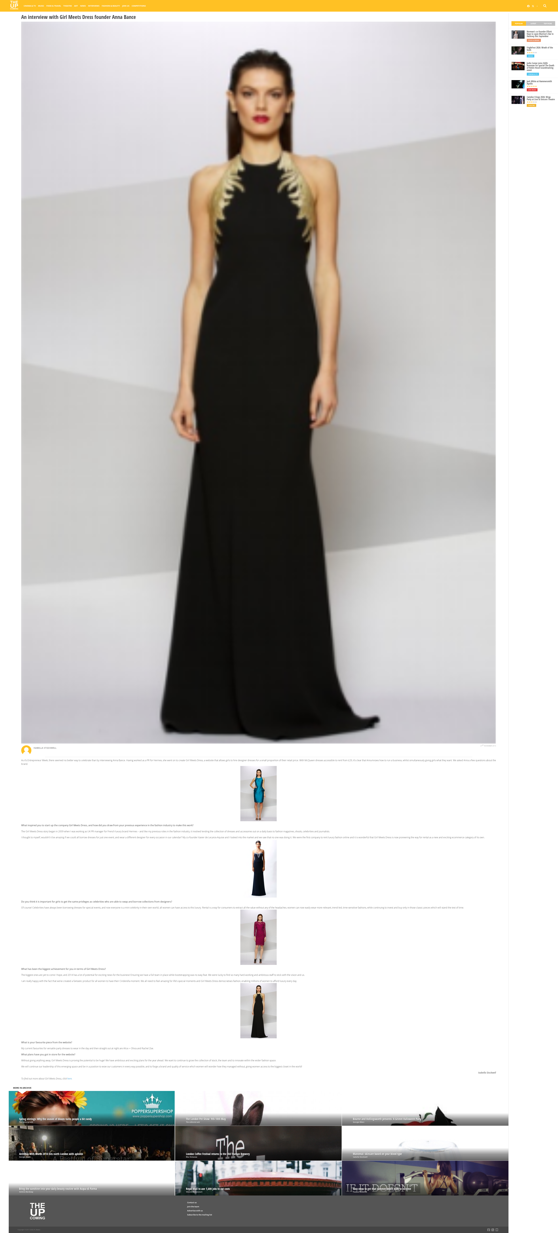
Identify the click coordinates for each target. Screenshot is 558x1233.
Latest (533, 23)
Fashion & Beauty (111, 6)
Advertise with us (195, 1210)
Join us (125, 6)
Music (41, 6)
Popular (519, 23)
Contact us (192, 1202)
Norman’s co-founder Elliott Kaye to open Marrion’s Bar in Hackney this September (540, 33)
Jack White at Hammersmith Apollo (539, 82)
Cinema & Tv (30, 6)
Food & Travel (53, 6)
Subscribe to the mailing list (199, 1214)
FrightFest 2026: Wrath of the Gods (540, 48)
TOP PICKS (548, 23)
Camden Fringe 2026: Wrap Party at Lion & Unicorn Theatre (541, 98)
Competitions (139, 6)
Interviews (93, 6)
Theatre (67, 6)
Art (76, 6)
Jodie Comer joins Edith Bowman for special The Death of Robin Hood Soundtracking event (540, 66)
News (83, 6)
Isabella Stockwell (45, 747)
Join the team (193, 1206)
